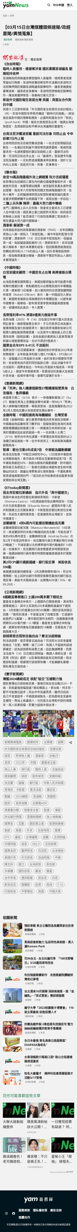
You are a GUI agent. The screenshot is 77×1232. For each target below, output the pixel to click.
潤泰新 (39, 756)
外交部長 (27, 857)
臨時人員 (41, 769)
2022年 (20, 762)
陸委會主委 (31, 810)
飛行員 (25, 769)
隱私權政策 (40, 1210)
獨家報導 (8, 39)
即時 (12, 15)
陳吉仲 (8, 864)
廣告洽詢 (56, 1210)
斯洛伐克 (10, 885)
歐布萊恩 (38, 776)
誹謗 (24, 776)
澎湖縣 (37, 796)
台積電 (48, 742)
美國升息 (10, 857)
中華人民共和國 (54, 783)
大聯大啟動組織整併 (13, 1124)
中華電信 (27, 891)
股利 (7, 803)
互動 (21, 823)
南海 (49, 885)
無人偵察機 (54, 817)
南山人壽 (10, 769)
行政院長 (10, 891)
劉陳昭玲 (32, 742)
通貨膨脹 (27, 878)
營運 (57, 830)
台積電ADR (39, 803)
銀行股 (34, 783)
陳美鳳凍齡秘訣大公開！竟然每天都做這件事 (37, 1124)
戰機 (7, 796)
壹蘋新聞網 (34, 817)
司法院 (42, 851)
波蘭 (46, 837)
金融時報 (55, 776)
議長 (18, 837)
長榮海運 (21, 803)
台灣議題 (31, 837)
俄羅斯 (25, 885)
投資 (38, 885)
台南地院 (43, 830)
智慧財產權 (56, 823)
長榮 (7, 762)
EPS (6, 837)
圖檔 (21, 783)
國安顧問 (10, 776)
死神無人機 (23, 756)
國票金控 (10, 851)
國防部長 (24, 871)
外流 (29, 830)
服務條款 (24, 1210)
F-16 (60, 885)
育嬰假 (51, 796)
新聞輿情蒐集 (13, 742)
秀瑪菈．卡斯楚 (14, 790)
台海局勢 (35, 864)
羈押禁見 (27, 851)
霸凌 (38, 871)
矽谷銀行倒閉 (13, 817)
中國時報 (10, 844)
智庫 (47, 810)
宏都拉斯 (55, 749)
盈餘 (7, 830)
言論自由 (58, 769)
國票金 (8, 823)
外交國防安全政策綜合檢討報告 (24, 749)
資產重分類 (11, 810)
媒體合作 (24, 1217)
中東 (58, 857)
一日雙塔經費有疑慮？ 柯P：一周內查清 (62, 1124)
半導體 (8, 871)
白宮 (55, 878)
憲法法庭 (35, 790)
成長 (24, 844)
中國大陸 (55, 891)
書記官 (51, 790)
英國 (41, 891)
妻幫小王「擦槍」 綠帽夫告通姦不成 (62, 1159)
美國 (18, 830)
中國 (33, 762)
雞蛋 (49, 871)
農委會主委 (48, 762)
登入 (70, 5)
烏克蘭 (8, 783)
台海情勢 (58, 851)
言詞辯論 (59, 837)
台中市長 (10, 878)
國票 (61, 742)
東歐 (58, 810)
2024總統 (22, 796)
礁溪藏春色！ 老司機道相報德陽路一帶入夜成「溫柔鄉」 (14, 1159)
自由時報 (44, 857)
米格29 (53, 756)
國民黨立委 (37, 823)
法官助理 (50, 844)
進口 (21, 864)
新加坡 (50, 864)
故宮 (7, 756)
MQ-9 (36, 844)
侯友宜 (42, 878)
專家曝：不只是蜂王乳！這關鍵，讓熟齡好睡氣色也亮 (37, 1159)
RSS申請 (58, 5)
